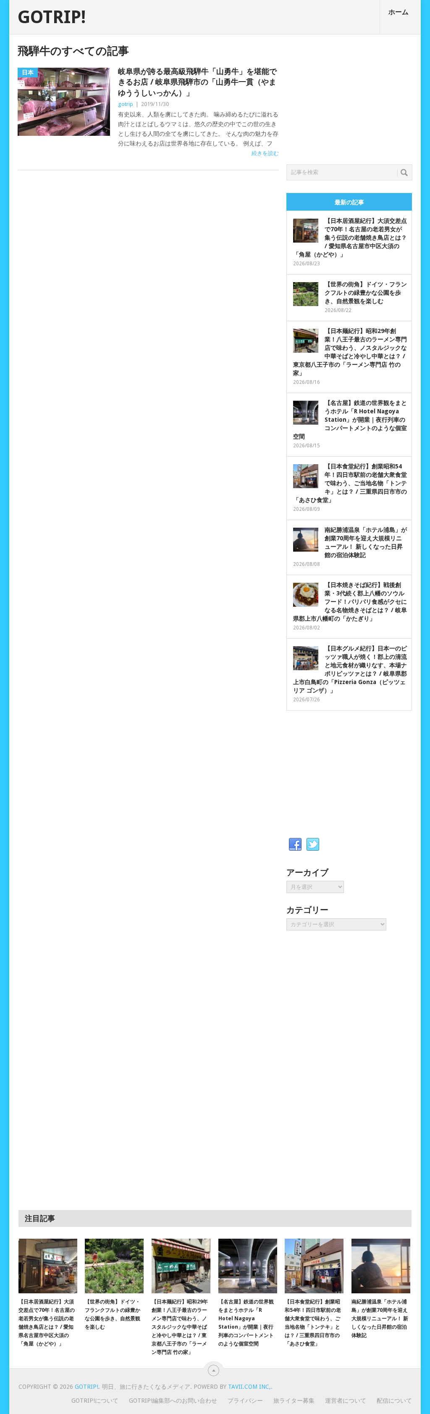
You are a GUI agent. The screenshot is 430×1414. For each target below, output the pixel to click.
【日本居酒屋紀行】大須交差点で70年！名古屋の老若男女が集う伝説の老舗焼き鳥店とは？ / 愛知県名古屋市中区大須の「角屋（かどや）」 (350, 237)
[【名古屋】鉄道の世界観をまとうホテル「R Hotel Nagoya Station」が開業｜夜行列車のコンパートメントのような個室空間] (247, 1266)
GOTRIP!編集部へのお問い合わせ (173, 1400)
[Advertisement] (349, 97)
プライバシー (245, 1400)
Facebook (295, 844)
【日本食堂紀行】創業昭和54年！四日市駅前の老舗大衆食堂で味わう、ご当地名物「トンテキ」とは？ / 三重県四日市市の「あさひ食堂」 (350, 483)
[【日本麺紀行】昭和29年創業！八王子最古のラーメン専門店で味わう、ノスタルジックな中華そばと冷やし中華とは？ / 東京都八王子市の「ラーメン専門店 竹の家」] (181, 1266)
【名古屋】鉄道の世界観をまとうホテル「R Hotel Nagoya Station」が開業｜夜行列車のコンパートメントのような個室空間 (350, 419)
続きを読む (265, 153)
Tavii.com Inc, (249, 1386)
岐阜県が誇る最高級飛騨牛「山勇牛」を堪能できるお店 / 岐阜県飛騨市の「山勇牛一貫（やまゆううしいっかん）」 (197, 82)
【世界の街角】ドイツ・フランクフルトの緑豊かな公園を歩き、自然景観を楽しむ (366, 292)
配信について (394, 1400)
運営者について (345, 1400)
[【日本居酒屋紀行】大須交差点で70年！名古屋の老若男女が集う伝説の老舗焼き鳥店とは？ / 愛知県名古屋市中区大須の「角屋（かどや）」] (47, 1266)
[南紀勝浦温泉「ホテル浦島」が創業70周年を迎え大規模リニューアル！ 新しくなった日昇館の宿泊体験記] (380, 1266)
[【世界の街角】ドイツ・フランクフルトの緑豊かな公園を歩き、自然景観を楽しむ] (114, 1266)
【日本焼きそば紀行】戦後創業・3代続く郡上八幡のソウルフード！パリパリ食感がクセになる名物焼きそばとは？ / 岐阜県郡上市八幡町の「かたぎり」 (350, 601)
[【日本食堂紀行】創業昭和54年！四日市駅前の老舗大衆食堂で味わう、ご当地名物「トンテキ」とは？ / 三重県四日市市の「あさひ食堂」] (314, 1266)
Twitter (313, 844)
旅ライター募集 (294, 1400)
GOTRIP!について (94, 1400)
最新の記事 (349, 202)
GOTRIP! (52, 17)
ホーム (398, 12)
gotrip (125, 104)
